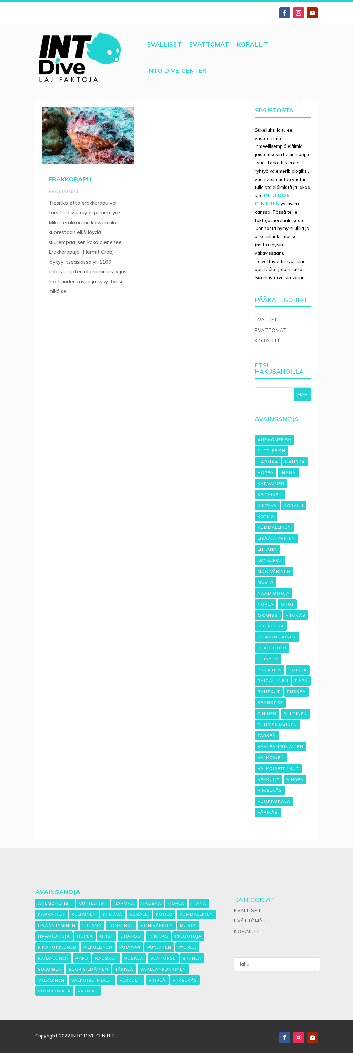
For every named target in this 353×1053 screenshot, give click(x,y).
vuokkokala (274, 801)
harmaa (268, 461)
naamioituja (274, 593)
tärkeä (267, 735)
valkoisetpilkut (278, 768)
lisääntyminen (276, 538)
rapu (301, 680)
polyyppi (268, 658)
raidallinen (273, 680)
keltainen (270, 494)
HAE (302, 394)
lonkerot (270, 560)
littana (267, 549)
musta (266, 582)
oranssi (268, 615)
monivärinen (274, 571)
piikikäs (295, 615)
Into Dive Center (176, 70)
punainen (270, 669)
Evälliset (164, 44)
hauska (295, 461)
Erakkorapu (70, 179)
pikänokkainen (277, 636)
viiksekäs (270, 790)
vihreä (295, 779)
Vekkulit (269, 779)
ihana (288, 472)
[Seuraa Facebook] (284, 12)
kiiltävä (267, 505)
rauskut (269, 691)
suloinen (295, 713)
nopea (266, 604)
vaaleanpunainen (280, 746)
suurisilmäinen (277, 724)
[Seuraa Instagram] (298, 12)
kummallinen (274, 527)
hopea (266, 472)
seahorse (270, 702)
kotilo (266, 516)
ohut (287, 604)
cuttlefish (271, 450)
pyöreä (298, 669)
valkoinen (271, 757)
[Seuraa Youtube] (312, 12)
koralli (293, 505)
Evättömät (209, 44)
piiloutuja (271, 625)
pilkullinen (272, 647)
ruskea (296, 691)
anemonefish (275, 439)
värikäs (268, 812)
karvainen (271, 483)
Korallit (253, 44)
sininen (267, 713)
